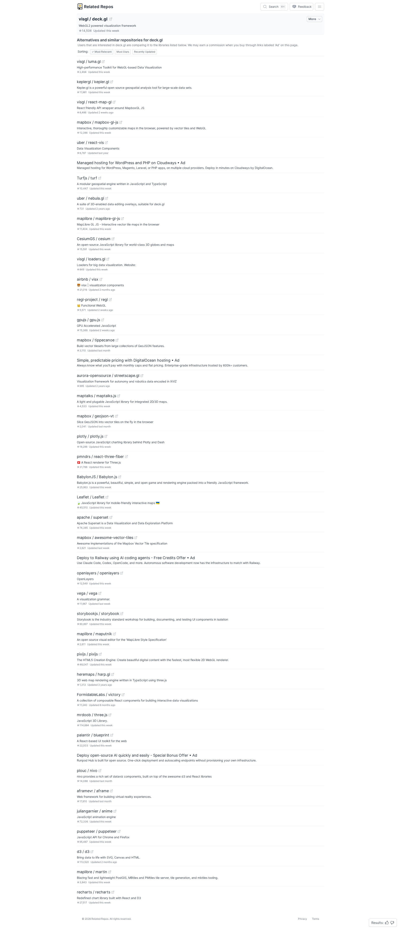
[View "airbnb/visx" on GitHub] (101, 279)
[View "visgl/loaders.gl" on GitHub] (107, 259)
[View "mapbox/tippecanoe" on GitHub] (117, 340)
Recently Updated (144, 51)
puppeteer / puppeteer (97, 831)
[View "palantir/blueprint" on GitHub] (111, 735)
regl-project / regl (92, 299)
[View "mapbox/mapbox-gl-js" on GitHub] (120, 122)
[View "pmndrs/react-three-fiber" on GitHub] (126, 456)
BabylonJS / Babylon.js (97, 477)
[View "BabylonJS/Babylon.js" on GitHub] (119, 477)
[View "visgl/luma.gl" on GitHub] (103, 61)
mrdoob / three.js (92, 715)
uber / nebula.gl (90, 198)
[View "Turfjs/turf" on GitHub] (99, 178)
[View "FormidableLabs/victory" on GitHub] (123, 694)
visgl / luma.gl (89, 61)
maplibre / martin (92, 872)
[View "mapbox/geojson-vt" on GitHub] (116, 416)
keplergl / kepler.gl (93, 82)
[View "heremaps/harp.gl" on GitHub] (112, 674)
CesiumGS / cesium (93, 239)
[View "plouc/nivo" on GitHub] (100, 770)
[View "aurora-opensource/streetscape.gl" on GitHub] (141, 375)
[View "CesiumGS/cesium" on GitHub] (113, 239)
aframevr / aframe (93, 791)
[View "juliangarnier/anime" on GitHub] (115, 811)
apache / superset (92, 517)
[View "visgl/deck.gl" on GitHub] (110, 19)
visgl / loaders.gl (91, 259)
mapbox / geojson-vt (95, 416)
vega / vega (87, 593)
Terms (315, 918)
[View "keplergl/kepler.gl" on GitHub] (111, 82)
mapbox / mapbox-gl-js (97, 122)
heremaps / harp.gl (93, 674)
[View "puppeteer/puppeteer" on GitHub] (119, 831)
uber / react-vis (90, 142)
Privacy (302, 918)
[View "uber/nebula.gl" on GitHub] (106, 198)
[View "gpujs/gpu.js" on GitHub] (102, 320)
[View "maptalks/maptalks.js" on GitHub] (118, 396)
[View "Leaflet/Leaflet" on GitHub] (107, 497)
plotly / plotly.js (90, 436)
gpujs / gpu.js (88, 320)
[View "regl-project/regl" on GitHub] (110, 299)
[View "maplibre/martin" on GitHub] (109, 872)
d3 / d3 (83, 851)
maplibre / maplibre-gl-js (98, 218)
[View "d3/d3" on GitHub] (92, 851)
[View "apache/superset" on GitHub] (111, 517)
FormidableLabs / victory (99, 694)
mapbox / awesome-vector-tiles (105, 537)
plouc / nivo (87, 770)
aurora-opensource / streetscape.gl (108, 375)
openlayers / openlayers (98, 573)
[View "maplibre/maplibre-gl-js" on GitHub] (122, 218)
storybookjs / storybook (98, 613)
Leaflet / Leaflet (90, 497)
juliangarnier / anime (94, 811)
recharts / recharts (93, 892)
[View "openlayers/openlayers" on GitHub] (121, 573)
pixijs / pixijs (87, 654)
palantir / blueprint (93, 735)
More (312, 19)
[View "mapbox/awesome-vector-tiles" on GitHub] (135, 537)
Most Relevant (102, 51)
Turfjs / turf (87, 178)
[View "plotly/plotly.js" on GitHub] (106, 436)
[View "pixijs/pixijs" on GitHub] (100, 654)
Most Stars (123, 51)
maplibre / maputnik (94, 634)
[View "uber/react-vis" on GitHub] (106, 142)
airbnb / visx (87, 279)
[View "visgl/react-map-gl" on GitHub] (114, 102)
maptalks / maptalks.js (96, 396)
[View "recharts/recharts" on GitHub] (112, 892)
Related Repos (98, 6)
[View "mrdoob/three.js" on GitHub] (110, 715)
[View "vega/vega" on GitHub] (100, 593)
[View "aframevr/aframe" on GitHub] (111, 791)
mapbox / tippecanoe (95, 340)
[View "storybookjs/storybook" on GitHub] (121, 613)
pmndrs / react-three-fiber (100, 456)
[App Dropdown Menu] (319, 6)
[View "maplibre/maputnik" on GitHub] (114, 634)
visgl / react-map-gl (94, 102)
